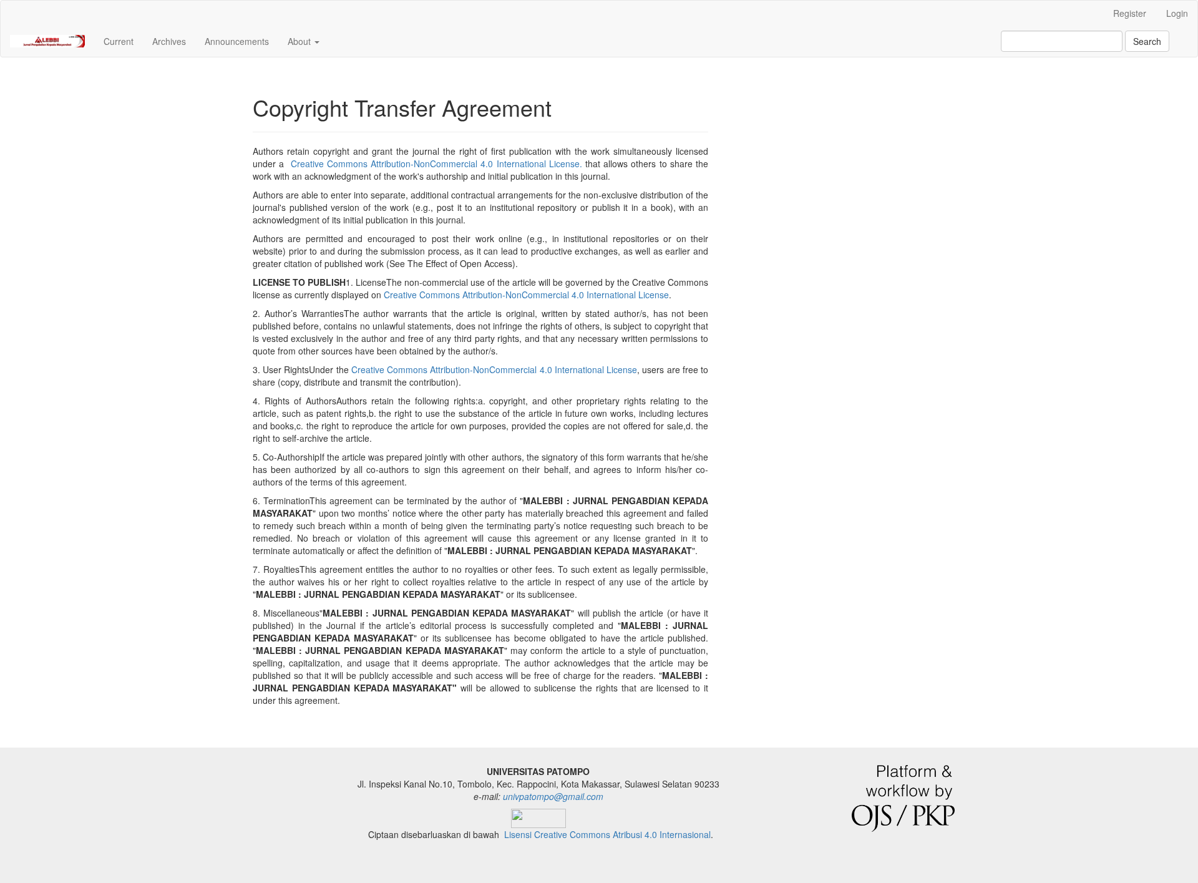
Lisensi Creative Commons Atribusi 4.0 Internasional (607, 834)
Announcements (237, 41)
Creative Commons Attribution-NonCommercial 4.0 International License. (436, 163)
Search (1147, 41)
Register (1129, 13)
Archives (169, 41)
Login (1177, 13)
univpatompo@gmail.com (553, 796)
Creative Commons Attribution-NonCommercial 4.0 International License (526, 294)
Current (119, 41)
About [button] (300, 41)
